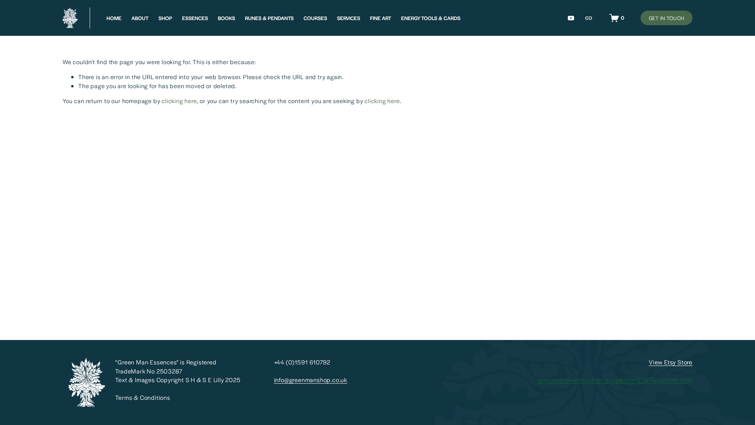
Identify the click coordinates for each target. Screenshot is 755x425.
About (140, 18)
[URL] (589, 18)
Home (114, 18)
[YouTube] (571, 18)
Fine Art (380, 18)
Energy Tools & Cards (430, 18)
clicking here (179, 100)
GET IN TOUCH (666, 18)
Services (348, 18)
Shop (165, 18)
